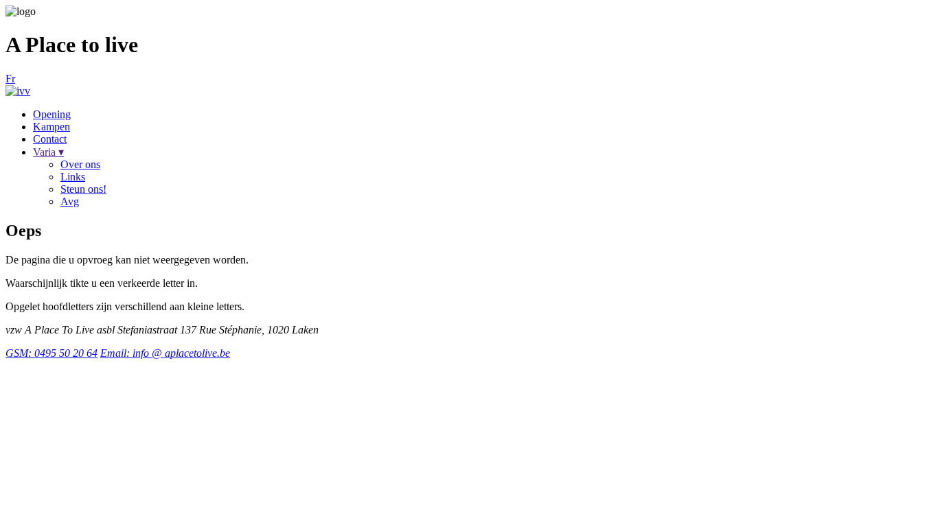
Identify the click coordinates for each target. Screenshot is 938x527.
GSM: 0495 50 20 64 (51, 353)
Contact (50, 139)
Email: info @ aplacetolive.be (165, 353)
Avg (69, 201)
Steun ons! (83, 189)
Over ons (80, 164)
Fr (10, 78)
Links (72, 177)
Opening (52, 114)
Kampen (51, 126)
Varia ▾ (48, 152)
